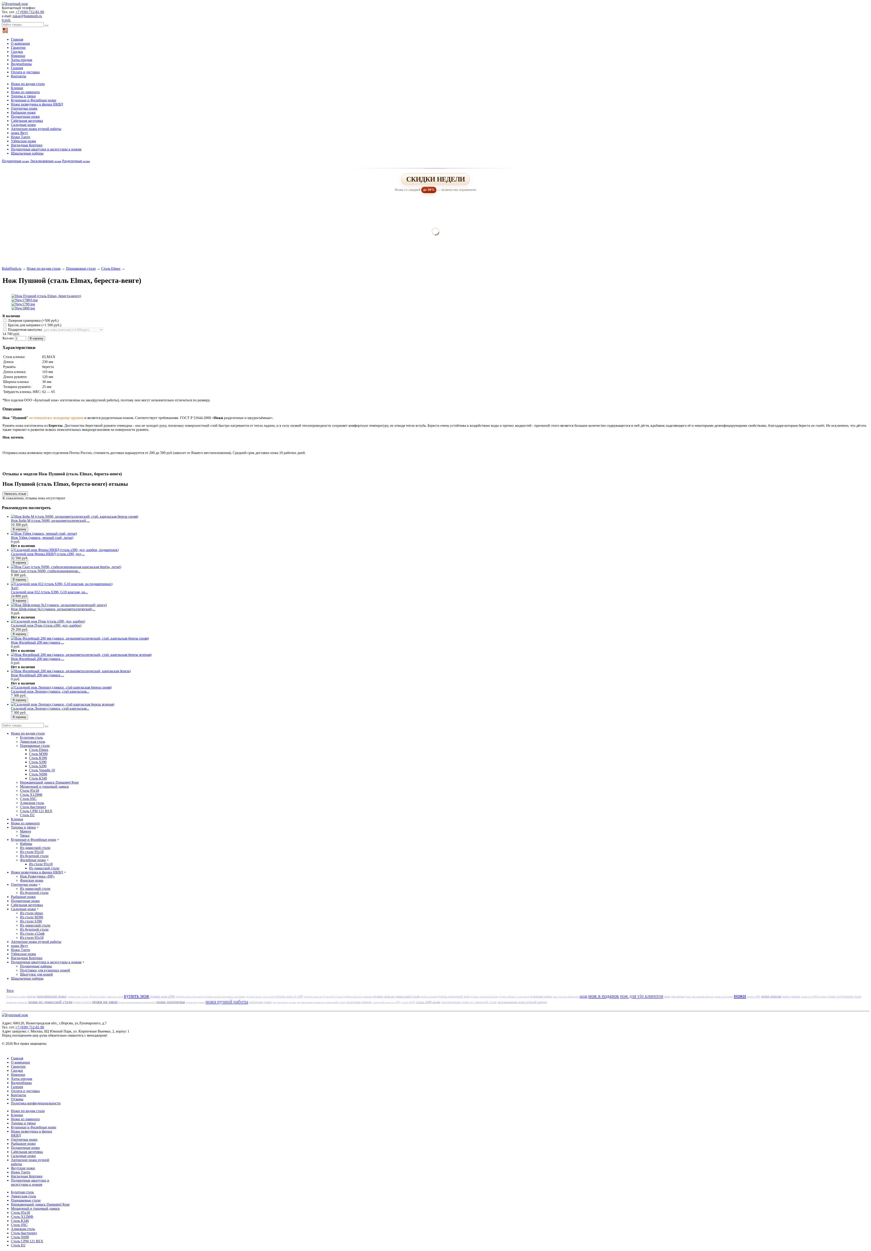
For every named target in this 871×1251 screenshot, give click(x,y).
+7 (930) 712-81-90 (30, 12)
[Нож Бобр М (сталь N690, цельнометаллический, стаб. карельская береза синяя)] (74, 516)
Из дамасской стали (35, 848)
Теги (10, 991)
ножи (740, 996)
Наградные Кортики (26, 145)
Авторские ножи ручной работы (36, 129)
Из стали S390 (31, 921)
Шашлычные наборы (27, 153)
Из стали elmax (31, 913)
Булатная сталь (31, 737)
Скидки (17, 52)
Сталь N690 (38, 774)
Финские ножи (31, 880)
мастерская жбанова (566, 996)
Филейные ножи (33, 860)
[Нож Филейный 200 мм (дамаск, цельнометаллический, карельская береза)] (71, 671)
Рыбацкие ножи (23, 112)
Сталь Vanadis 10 (42, 770)
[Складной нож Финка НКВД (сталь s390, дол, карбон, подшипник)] (65, 550)
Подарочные (15, 161)
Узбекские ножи (23, 141)
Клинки (17, 88)
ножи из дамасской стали (50, 1002)
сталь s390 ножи (428, 1002)
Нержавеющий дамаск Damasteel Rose (49, 782)
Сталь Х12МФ (31, 795)
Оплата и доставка (25, 72)
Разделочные (76, 161)
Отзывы (17, 1099)
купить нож (136, 996)
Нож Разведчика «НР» (37, 876)
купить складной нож (484, 996)
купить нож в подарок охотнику (225, 996)
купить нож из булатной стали (323, 996)
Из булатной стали (34, 856)
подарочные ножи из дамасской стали (321, 1002)
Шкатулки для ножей (36, 974)
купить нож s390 (162, 996)
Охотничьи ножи (24, 108)
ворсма (31, 996)
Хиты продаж (21, 60)
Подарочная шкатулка (25, 329)
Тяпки (24, 835)
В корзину (36, 338)
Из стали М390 (31, 917)
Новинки (18, 56)
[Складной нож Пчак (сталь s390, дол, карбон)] (48, 621)
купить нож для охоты (261, 996)
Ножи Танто (20, 137)
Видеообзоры (21, 64)
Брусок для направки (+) (34, 325)
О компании (20, 43)
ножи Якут (19, 133)
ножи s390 (753, 996)
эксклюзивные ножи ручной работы (522, 1002)
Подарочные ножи (25, 116)
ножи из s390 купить (814, 996)
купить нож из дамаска (357, 996)
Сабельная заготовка (27, 121)
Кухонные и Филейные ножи (33, 100)
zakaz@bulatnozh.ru (27, 16)
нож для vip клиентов (641, 995)
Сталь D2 (27, 815)
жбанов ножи (97, 996)
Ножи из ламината (25, 92)
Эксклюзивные (45, 161)
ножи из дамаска (16, 1002)
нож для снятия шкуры (699, 996)
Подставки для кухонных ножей (45, 970)
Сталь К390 (38, 758)
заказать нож (115, 996)
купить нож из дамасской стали (396, 996)
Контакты (18, 76)
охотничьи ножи (260, 1002)
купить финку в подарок (514, 996)
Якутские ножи (23, 1168)
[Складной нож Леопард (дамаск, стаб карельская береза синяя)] (61, 687)
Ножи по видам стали (28, 84)
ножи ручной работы (227, 1001)
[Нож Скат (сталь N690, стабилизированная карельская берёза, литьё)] (66, 567)
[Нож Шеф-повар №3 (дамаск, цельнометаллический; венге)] (59, 605)
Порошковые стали (81, 268)
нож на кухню (724, 996)
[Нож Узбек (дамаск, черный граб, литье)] (44, 533)
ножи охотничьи (170, 1002)
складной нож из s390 (386, 1002)
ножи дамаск (791, 996)
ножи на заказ (105, 1001)
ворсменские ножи (51, 996)
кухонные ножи (541, 996)
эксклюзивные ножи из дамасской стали (469, 1002)
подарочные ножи (284, 1002)
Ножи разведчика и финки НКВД (37, 104)
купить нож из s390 (289, 996)
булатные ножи (16, 996)
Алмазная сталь (32, 803)
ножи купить (82, 1002)
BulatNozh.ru (11, 268)
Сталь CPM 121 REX (36, 811)
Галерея (17, 68)
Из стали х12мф (32, 933)
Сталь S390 (37, 762)
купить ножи (429, 996)
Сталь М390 (38, 754)
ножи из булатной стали (844, 996)
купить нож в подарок (190, 996)
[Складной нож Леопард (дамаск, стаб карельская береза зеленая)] (62, 704)
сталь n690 (408, 1002)
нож (583, 995)
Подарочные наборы (36, 966)
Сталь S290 (37, 766)
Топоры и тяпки (23, 96)
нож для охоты (674, 996)
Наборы (26, 844)
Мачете (25, 831)
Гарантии (18, 47)
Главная (17, 39)
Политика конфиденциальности (36, 1103)
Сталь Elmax (110, 268)
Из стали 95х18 (32, 852)
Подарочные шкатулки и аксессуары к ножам (46, 149)
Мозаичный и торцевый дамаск (44, 786)
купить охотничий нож (454, 996)
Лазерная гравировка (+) (33, 320)
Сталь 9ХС (28, 799)
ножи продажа (195, 1002)
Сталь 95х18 (29, 790)
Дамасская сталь (32, 741)
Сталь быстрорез (33, 807)
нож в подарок (603, 996)
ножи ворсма (771, 996)
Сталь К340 (38, 778)
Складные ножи (23, 125)
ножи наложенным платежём (137, 1002)
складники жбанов (359, 1002)
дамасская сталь (77, 996)
